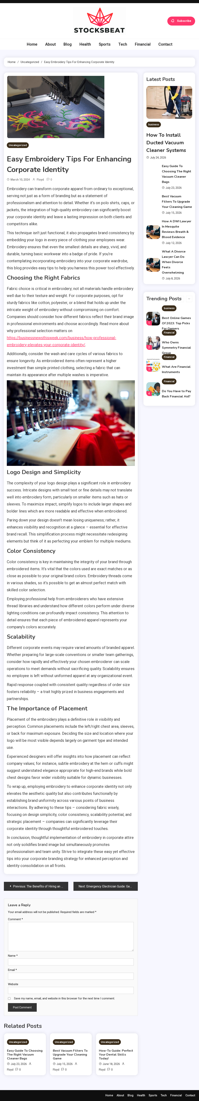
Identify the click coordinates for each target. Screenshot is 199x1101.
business (153, 124)
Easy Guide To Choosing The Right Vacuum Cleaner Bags (25, 1054)
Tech (122, 44)
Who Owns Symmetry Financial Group (176, 334)
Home (32, 44)
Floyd (40, 179)
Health (85, 44)
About (50, 44)
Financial (143, 44)
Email (12, 970)
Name (13, 955)
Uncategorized (18, 145)
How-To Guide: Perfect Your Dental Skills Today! (116, 1054)
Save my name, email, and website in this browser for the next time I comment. (64, 998)
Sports (105, 44)
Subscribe (184, 20)
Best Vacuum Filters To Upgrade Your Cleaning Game (70, 1054)
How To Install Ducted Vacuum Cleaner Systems (166, 143)
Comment (15, 919)
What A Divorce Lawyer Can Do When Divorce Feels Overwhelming (174, 262)
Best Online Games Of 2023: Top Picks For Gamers (176, 309)
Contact (165, 44)
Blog (68, 44)
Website (13, 984)
